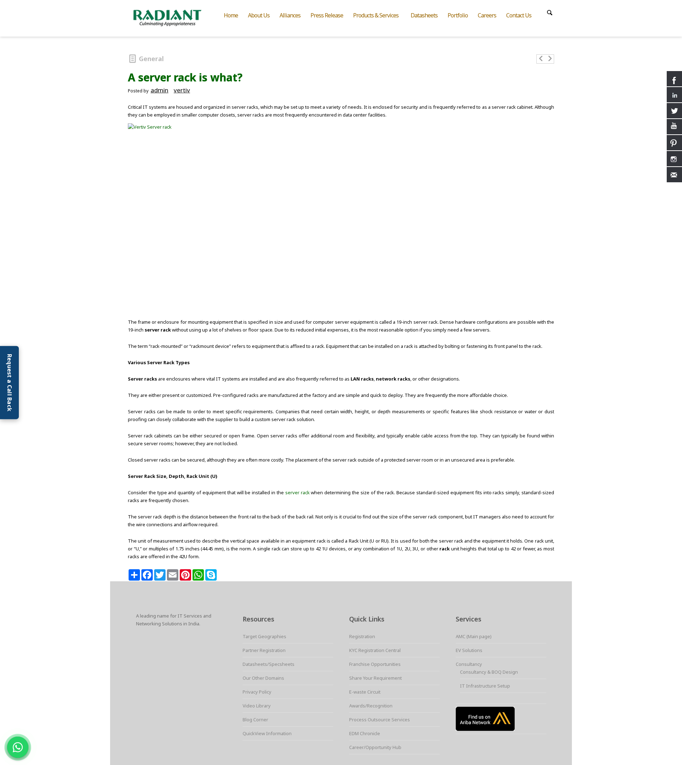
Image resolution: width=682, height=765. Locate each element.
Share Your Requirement (375, 678)
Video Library (257, 705)
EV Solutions (469, 650)
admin (159, 90)
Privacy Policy (257, 692)
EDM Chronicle (364, 733)
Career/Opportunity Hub (375, 747)
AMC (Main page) (474, 636)
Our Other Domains (263, 678)
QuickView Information (267, 733)
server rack (297, 492)
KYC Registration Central (375, 650)
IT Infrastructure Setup (485, 686)
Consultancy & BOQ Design (489, 672)
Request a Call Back (9, 382)
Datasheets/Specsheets (268, 664)
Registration (362, 636)
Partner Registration (264, 650)
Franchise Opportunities (375, 664)
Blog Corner (255, 719)
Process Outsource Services (379, 719)
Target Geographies (264, 636)
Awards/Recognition (371, 705)
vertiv (182, 90)
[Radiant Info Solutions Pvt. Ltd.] (173, 17)
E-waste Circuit (364, 692)
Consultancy (469, 664)
